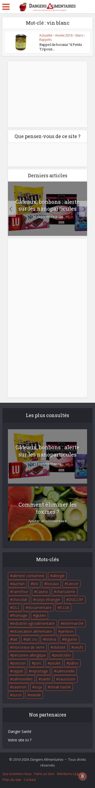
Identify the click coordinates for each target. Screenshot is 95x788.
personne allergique (29, 655)
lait (14, 639)
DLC (16, 607)
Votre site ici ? (19, 739)
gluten (40, 615)
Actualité (45, 35)
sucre (17, 694)
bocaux (52, 583)
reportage (39, 671)
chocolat (19, 599)
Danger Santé (19, 731)
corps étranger (47, 599)
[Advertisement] (47, 94)
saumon (19, 686)
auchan (18, 583)
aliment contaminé (28, 575)
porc (38, 663)
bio (35, 583)
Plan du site (11, 779)
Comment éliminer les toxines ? (47, 508)
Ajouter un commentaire (47, 521)
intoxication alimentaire (32, 631)
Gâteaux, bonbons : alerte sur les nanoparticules (47, 205)
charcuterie (65, 591)
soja (38, 686)
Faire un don (44, 773)
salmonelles (22, 678)
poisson (19, 663)
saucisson (67, 678)
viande (35, 694)
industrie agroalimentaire (33, 623)
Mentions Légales (71, 773)
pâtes (73, 663)
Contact (30, 779)
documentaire (40, 607)
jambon (67, 631)
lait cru (31, 639)
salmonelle (65, 671)
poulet (55, 663)
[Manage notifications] (82, 776)
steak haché (60, 686)
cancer (72, 583)
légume (70, 639)
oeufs (78, 647)
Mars (79, 35)
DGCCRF (76, 599)
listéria (50, 639)
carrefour (20, 591)
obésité (59, 647)
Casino (42, 591)
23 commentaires (47, 464)
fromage (19, 615)
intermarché (73, 623)
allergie (59, 575)
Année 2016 (64, 35)
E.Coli (64, 607)
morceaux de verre (28, 647)
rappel (17, 671)
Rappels (45, 39)
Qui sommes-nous (17, 773)
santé (45, 678)
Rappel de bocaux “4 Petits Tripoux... (60, 46)
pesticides (62, 655)
